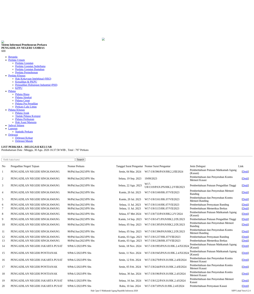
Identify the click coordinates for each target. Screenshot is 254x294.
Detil (245, 171)
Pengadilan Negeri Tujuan (25, 166)
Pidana (12, 91)
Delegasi (13, 134)
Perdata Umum (16, 59)
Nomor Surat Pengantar (157, 166)
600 (3, 50)
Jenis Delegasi (197, 166)
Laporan (12, 128)
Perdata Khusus (16, 75)
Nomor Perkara (76, 166)
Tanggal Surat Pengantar (129, 166)
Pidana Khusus (16, 109)
